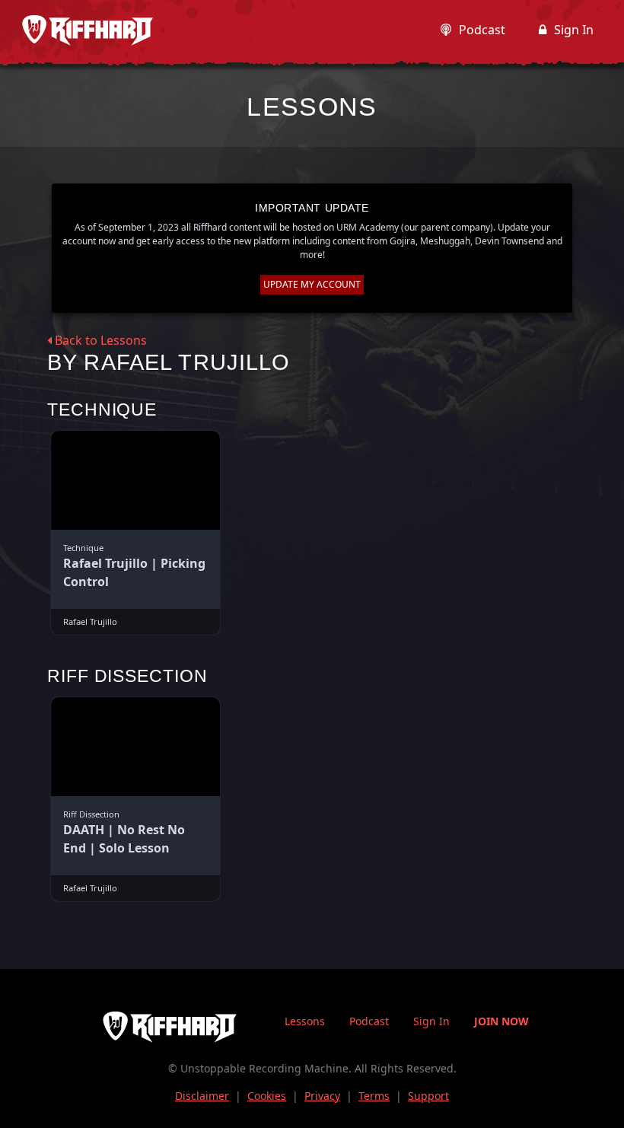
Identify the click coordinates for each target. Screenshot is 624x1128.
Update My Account (312, 284)
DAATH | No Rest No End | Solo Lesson (124, 838)
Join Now (501, 1021)
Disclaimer (202, 1095)
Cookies (266, 1095)
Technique (102, 409)
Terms (374, 1095)
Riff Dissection (127, 676)
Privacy (322, 1095)
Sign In (574, 29)
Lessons (305, 1021)
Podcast (482, 29)
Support (428, 1095)
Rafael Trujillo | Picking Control (134, 572)
